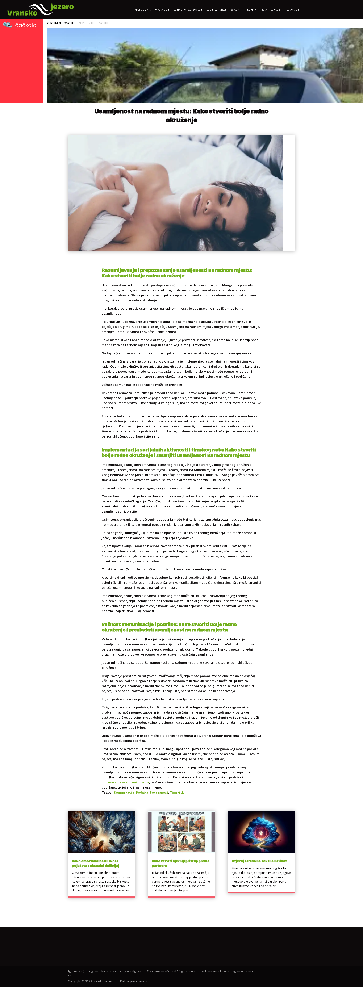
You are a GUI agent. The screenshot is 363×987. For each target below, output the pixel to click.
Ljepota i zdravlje (188, 9)
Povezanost (159, 792)
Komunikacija (124, 792)
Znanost (294, 9)
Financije (162, 9)
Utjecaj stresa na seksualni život (259, 861)
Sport (236, 9)
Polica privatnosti (133, 981)
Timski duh (178, 792)
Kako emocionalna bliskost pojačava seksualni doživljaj (95, 863)
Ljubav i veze (216, 9)
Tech (249, 9)
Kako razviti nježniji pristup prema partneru (180, 863)
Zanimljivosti (272, 9)
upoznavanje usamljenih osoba (125, 782)
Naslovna (142, 9)
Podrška (142, 792)
